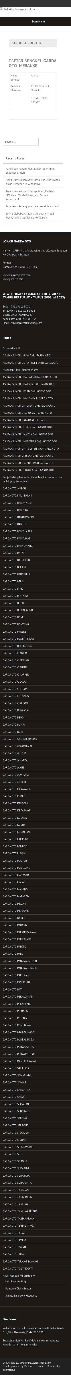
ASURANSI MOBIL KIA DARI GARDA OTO (26, 420)
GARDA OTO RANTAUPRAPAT (19, 1061)
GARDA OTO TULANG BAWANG (20, 1261)
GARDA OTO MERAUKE (16, 910)
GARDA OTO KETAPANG (16, 810)
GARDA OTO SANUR (14, 1096)
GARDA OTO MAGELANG (16, 867)
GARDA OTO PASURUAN (16, 982)
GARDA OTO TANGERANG (17, 1197)
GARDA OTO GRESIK (14, 753)
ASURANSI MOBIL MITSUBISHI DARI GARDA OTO (31, 448)
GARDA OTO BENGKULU (16, 574)
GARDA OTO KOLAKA (15, 817)
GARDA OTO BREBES (14, 631)
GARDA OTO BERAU (14, 581)
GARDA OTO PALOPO (14, 946)
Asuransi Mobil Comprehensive (20, 369)
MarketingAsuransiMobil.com (36, 1362)
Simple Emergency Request (21, 1295)
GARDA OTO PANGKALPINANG (20, 968)
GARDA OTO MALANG (15, 882)
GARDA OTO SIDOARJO (16, 1132)
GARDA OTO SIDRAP (14, 1139)
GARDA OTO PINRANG (15, 1011)
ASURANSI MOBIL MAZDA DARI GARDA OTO (28, 434)
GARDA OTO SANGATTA (16, 1089)
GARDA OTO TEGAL (14, 1233)
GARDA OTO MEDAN (14, 903)
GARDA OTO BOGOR (14, 603)
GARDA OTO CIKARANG (16, 674)
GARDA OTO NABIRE (14, 918)
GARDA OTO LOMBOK (15, 846)
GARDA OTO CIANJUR (15, 653)
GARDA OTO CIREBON (15, 703)
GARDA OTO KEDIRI (14, 796)
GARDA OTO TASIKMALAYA (18, 1218)
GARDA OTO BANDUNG (16, 510)
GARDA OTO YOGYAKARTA (18, 1268)
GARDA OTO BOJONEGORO (18, 610)
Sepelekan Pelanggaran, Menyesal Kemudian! (32, 206)
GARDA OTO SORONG (15, 1161)
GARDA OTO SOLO (13, 1154)
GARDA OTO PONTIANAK (17, 1025)
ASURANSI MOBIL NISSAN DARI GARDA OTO (28, 455)
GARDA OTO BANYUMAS (16, 538)
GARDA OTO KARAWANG (17, 789)
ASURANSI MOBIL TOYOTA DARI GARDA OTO (28, 470)
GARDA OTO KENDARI (15, 803)
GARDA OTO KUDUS (14, 824)
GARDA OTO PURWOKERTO (18, 1054)
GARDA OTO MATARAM (16, 896)
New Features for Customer (19, 1276)
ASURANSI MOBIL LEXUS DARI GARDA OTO (27, 427)
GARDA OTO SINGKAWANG (18, 1147)
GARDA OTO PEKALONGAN (18, 996)
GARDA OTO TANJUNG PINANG (20, 1211)
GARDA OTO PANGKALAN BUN (20, 961)
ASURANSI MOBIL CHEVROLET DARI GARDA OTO (30, 362)
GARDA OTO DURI (13, 732)
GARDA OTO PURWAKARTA (18, 1046)
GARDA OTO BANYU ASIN (17, 531)
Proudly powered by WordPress (18, 1366)
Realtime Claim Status (18, 1288)
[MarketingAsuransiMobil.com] (18, 9)
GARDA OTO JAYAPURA (16, 774)
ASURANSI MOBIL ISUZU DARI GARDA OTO (27, 412)
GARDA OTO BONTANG (16, 624)
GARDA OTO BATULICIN (16, 560)
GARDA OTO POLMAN (15, 1018)
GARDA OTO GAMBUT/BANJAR (20, 739)
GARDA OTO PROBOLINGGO (18, 1032)
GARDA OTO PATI (13, 989)
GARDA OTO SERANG (15, 1118)
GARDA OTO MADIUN (15, 860)
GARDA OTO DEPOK (14, 717)
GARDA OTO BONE (13, 617)
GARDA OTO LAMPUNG (16, 839)
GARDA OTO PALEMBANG (17, 939)
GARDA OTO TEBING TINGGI (19, 1225)
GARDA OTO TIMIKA (14, 1240)
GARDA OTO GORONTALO (17, 746)
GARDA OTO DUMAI (14, 724)
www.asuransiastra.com (16, 275)
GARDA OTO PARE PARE (16, 975)
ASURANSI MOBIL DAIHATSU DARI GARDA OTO (30, 377)
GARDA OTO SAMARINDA (17, 1075)
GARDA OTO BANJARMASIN (18, 517)
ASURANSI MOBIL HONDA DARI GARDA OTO (28, 398)
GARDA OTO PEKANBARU (17, 1004)
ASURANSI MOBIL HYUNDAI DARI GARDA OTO (29, 405)
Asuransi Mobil (11, 348)
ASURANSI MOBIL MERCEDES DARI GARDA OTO (30, 441)
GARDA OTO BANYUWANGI (18, 545)
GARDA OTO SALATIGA (16, 1068)
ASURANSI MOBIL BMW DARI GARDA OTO (26, 355)
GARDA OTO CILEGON (15, 689)
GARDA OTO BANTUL (15, 524)
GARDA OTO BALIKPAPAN (17, 495)
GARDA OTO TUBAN (14, 1254)
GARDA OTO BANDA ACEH (17, 502)
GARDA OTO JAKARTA (15, 760)
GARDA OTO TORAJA (14, 1247)
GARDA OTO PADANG (15, 925)
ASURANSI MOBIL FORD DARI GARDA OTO (27, 391)
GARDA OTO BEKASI (14, 567)
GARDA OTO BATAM (14, 552)
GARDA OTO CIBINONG (16, 660)
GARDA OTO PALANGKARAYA (19, 932)
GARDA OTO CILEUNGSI (16, 696)
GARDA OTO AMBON (14, 488)
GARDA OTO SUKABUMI (16, 1168)
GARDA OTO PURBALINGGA (18, 1039)
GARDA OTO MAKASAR (16, 875)
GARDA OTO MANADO (15, 889)
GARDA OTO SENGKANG (16, 1111)
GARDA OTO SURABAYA (16, 1175)
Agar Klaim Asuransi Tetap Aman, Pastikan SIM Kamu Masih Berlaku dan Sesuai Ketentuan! (30, 195)
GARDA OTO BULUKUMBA (17, 646)
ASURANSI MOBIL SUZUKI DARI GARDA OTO (28, 463)
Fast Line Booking (15, 1281)
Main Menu (38, 21)
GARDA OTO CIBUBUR (15, 667)
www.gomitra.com (13, 279)
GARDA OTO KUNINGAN (16, 832)
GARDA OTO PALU (13, 953)
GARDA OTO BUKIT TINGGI (18, 638)
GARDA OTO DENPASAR (16, 710)
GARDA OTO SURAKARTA (17, 1182)
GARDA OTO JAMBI (13, 767)
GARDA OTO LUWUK (14, 853)
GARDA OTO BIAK (13, 588)
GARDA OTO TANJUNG (15, 1204)
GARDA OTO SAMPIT (15, 1082)
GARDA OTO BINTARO (15, 595)
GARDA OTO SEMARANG (16, 1104)
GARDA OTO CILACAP (15, 681)
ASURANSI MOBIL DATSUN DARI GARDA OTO (28, 384)
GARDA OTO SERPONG (15, 1125)
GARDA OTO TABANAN (16, 1190)
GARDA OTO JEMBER (14, 782)
